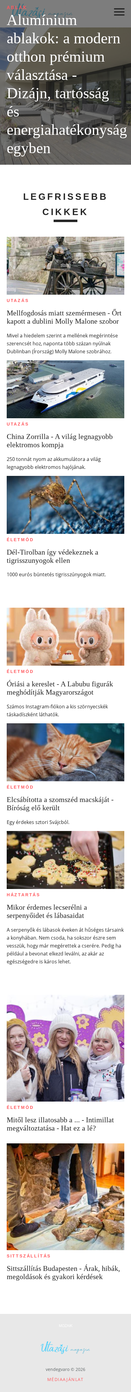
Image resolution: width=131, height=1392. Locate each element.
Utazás (18, 300)
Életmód (20, 539)
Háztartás (23, 894)
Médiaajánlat (65, 1379)
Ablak (17, 7)
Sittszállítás (29, 1256)
